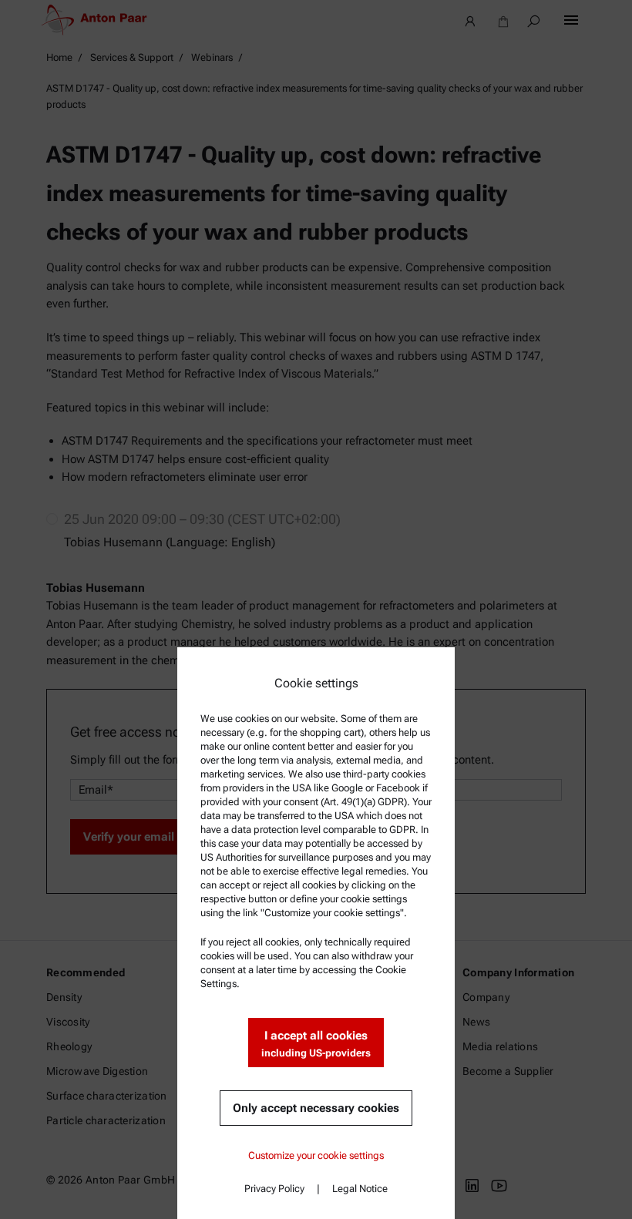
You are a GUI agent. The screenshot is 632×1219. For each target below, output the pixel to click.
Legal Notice (360, 1188)
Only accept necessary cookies (316, 1108)
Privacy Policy (274, 1188)
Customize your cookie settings (316, 1155)
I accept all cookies (316, 1044)
